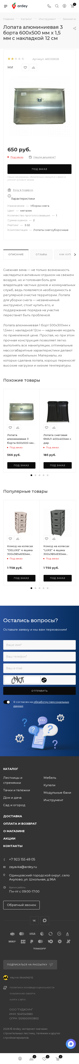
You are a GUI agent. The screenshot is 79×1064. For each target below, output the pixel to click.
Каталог (10, 769)
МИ (10, 67)
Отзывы (41, 254)
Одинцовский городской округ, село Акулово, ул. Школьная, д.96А (39, 877)
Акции (9, 838)
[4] (19, 59)
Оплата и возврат (20, 823)
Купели (49, 785)
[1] (9, 59)
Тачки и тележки (16, 790)
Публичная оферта (22, 993)
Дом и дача (12, 798)
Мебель (50, 778)
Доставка (12, 816)
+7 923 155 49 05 (22, 859)
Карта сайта (18, 999)
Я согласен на (41, 704)
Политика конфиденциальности (32, 987)
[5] (22, 59)
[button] (31, 475)
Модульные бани (57, 792)
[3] (15, 59)
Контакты (12, 846)
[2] (12, 59)
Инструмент (53, 800)
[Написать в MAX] (71, 1044)
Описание (15, 254)
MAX (44, 920)
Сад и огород (14, 805)
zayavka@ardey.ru (23, 867)
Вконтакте (34, 920)
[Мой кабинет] (64, 6)
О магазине (14, 831)
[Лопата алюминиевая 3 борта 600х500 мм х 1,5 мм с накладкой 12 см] (39, 106)
